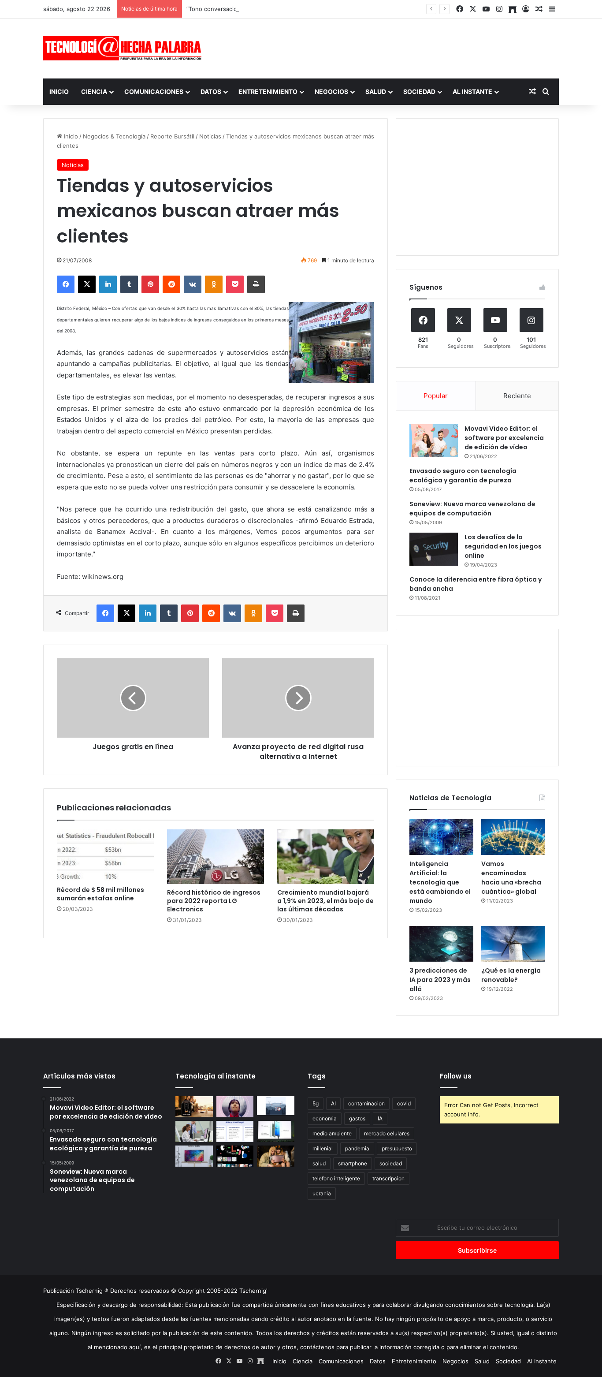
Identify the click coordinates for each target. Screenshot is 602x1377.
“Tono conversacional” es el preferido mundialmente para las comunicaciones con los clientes (315, 8)
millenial (322, 1148)
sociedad (390, 1163)
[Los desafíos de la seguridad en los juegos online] (433, 549)
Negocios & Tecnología (114, 136)
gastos (357, 1118)
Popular (436, 396)
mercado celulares (386, 1133)
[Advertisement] (389, 47)
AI (333, 1103)
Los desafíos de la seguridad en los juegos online (503, 546)
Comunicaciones (153, 91)
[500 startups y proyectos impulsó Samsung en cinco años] (235, 1156)
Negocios (331, 91)
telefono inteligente (336, 1178)
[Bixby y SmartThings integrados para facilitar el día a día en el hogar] (235, 1131)
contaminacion (366, 1103)
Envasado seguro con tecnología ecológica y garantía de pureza (463, 475)
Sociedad (419, 91)
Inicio (59, 91)
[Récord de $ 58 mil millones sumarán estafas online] (105, 855)
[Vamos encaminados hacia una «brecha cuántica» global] (513, 837)
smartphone (352, 1163)
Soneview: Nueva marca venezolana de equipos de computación (472, 509)
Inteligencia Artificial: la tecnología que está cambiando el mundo (440, 882)
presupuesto (397, 1148)
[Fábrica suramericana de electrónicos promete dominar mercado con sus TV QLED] (194, 1156)
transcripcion (388, 1178)
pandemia (357, 1148)
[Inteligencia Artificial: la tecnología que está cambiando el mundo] (441, 837)
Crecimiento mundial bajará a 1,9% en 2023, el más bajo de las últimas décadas (325, 901)
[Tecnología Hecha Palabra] (124, 48)
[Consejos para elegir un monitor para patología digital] (194, 1131)
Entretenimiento (267, 91)
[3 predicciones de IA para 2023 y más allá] (441, 944)
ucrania (321, 1193)
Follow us (456, 1076)
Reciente (517, 396)
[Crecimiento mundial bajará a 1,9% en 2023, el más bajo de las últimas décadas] (325, 856)
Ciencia (94, 91)
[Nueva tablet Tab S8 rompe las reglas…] (275, 1156)
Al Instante (472, 91)
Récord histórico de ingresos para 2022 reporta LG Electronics (213, 901)
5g (315, 1103)
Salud (375, 91)
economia (324, 1118)
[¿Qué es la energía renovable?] (513, 944)
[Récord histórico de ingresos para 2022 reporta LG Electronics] (215, 856)
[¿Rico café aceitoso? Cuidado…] (194, 1106)
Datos (211, 91)
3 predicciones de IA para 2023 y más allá (440, 979)
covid (404, 1103)
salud (319, 1163)
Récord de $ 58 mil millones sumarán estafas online (100, 894)
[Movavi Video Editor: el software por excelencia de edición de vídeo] (433, 440)
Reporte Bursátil (172, 136)
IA (380, 1118)
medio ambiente (332, 1133)
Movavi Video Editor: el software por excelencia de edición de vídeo (504, 438)
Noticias (210, 136)
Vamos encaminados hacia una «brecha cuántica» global (511, 877)
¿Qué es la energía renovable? (511, 975)
